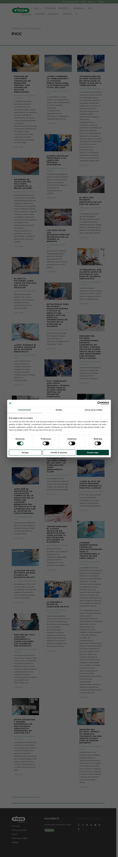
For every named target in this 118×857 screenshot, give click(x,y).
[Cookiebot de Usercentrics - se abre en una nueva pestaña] (99, 403)
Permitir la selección (59, 453)
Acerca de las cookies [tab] (93, 410)
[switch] (46, 443)
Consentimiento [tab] (24, 410)
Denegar (25, 453)
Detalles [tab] (59, 410)
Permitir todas (92, 453)
